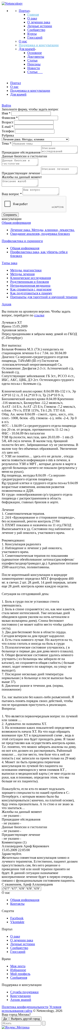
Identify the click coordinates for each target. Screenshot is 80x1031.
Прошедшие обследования (21, 152)
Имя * (6, 113)
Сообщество (36, 30)
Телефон (8, 131)
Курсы (32, 33)
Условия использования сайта (31, 1009)
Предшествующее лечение (21, 173)
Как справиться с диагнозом (30, 289)
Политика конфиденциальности (25, 1007)
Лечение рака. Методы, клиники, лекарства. (42, 230)
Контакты (17, 903)
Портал (24, 11)
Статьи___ (35, 72)
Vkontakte (17, 922)
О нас (23, 41)
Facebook (16, 918)
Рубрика (8, 135)
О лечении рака (38, 22)
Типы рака (9, 263)
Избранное (18, 970)
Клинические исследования (30, 278)
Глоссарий (34, 37)
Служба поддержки (24, 992)
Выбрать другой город (25, 1018)
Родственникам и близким (29, 281)
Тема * (7, 143)
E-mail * (8, 126)
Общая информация (16, 222)
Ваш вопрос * (12, 194)
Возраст (8, 122)
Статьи (32, 60)
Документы (35, 56)
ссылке (39, 315)
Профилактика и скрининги (22, 241)
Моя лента (17, 966)
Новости (33, 68)
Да (5, 1018)
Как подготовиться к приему (31, 293)
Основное (34, 53)
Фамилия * (10, 118)
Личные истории (39, 26)
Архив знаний (20, 999)
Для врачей (27, 49)
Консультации (20, 996)
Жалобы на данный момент (22, 177)
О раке (32, 18)
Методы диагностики (26, 270)
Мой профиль (20, 974)
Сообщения (18, 977)
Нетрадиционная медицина (30, 285)
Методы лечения (22, 274)
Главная (33, 14)
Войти (6, 105)
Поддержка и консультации (39, 45)
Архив (6, 304)
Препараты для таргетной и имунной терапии (43, 297)
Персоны (34, 64)
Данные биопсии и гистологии (24, 156)
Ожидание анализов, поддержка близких (40, 234)
